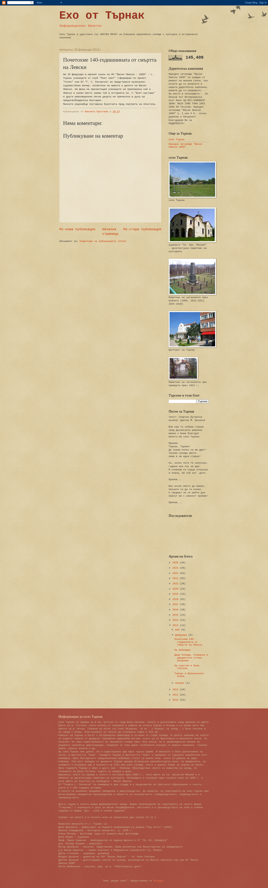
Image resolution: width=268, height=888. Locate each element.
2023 (176, 573)
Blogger (159, 880)
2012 (176, 689)
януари (180, 683)
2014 (176, 620)
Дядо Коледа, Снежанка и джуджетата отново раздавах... (191, 658)
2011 (176, 694)
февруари (181, 635)
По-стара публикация (142, 229)
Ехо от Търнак (102, 15)
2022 (176, 578)
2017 (176, 604)
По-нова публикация (77, 229)
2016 (176, 609)
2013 (176, 625)
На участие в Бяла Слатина (186, 667)
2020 (176, 589)
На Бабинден (182, 650)
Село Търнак (177, 139)
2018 (176, 599)
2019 (176, 594)
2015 (176, 615)
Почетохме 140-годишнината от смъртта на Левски (188, 642)
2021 (176, 583)
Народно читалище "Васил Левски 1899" (185, 145)
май (178, 629)
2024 (176, 568)
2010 (176, 700)
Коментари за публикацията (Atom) (103, 241)
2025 (176, 562)
